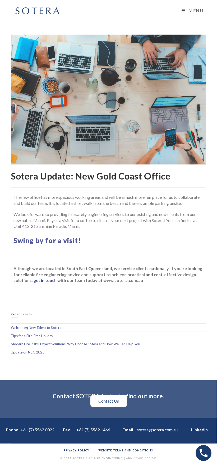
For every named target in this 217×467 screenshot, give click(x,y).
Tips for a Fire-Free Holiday (32, 336)
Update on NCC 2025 (27, 352)
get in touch (45, 280)
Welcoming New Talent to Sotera (36, 328)
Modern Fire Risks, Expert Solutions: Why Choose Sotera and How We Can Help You (75, 344)
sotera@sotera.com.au (157, 429)
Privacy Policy (76, 450)
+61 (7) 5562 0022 (37, 429)
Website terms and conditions (125, 450)
